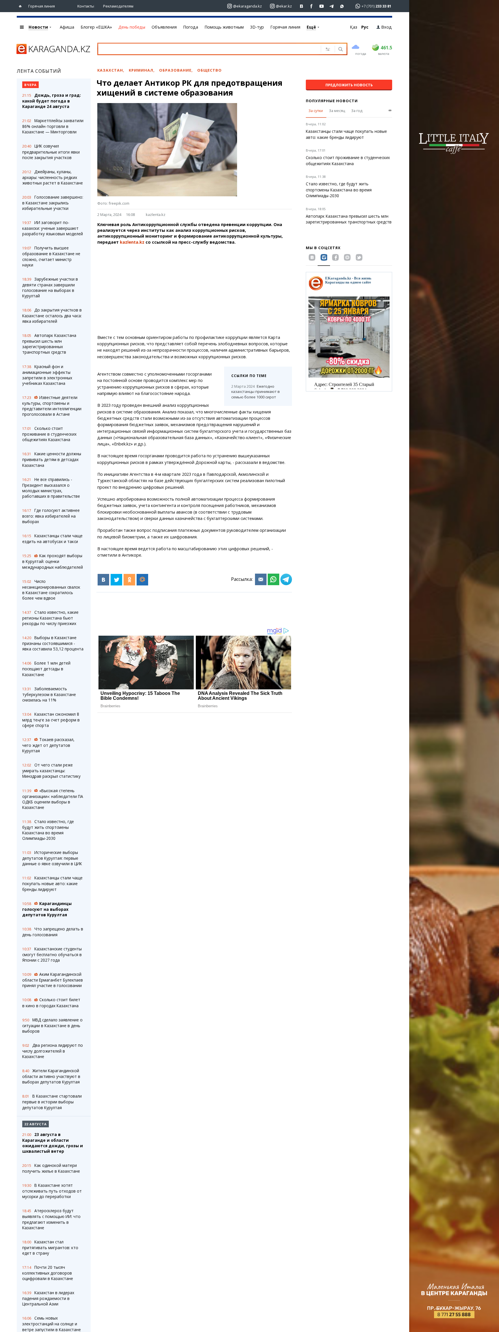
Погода (190, 27)
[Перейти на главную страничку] (21, 6)
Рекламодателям (118, 6)
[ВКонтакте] (103, 579)
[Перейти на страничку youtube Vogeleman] (321, 6)
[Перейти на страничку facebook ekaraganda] (311, 6)
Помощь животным (224, 27)
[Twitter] (116, 579)
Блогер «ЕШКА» (96, 27)
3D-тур (257, 27)
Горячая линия (41, 6)
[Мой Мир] (142, 579)
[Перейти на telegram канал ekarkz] (331, 6)
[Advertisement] (194, 289)
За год (356, 110)
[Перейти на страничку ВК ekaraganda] (301, 6)
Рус (364, 27)
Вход (386, 27)
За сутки (315, 110)
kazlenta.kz (155, 214)
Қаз (353, 27)
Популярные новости (332, 100)
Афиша (67, 27)
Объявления (164, 27)
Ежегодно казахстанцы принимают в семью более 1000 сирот (255, 392)
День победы (131, 27)
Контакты (85, 6)
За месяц (337, 110)
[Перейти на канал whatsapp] (342, 6)
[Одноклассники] (129, 579)
